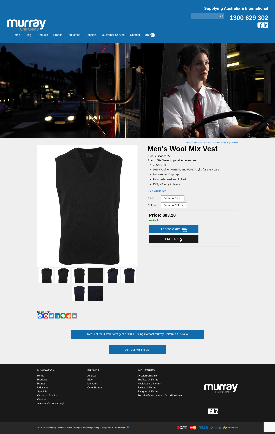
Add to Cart (171, 229)
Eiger (90, 379)
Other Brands (94, 387)
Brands (57, 34)
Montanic (92, 383)
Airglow (91, 375)
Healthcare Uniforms (149, 383)
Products (42, 34)
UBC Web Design (117, 428)
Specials (91, 34)
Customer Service (113, 34)
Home (16, 34)
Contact (135, 34)
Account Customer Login (51, 403)
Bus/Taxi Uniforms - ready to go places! (221, 143)
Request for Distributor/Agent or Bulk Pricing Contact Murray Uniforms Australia (137, 334)
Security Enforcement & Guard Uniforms (160, 395)
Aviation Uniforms (148, 375)
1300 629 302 (249, 17)
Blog (28, 34)
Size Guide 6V (157, 190)
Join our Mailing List (137, 349)
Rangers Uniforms (148, 391)
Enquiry (172, 239)
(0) (147, 34)
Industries (74, 34)
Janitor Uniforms (147, 387)
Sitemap (95, 428)
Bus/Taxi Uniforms (148, 379)
